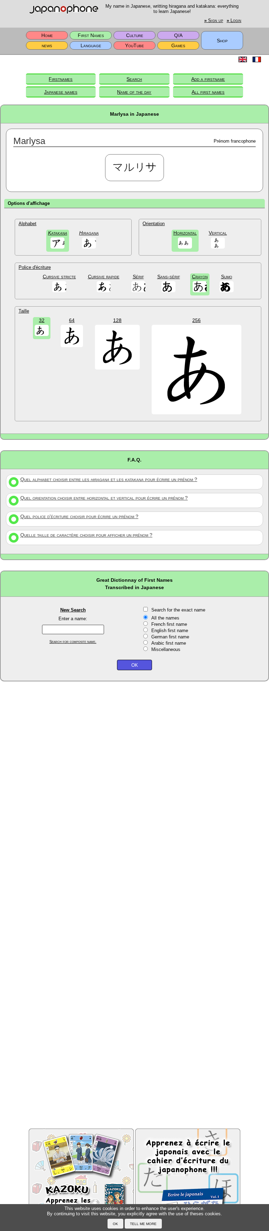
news (47, 45)
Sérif (138, 276)
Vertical (218, 233)
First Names (91, 35)
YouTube (134, 45)
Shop (222, 40)
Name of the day (134, 92)
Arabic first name (168, 643)
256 (196, 320)
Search (134, 79)
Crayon (200, 276)
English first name (169, 630)
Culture (134, 35)
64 (72, 320)
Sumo (226, 276)
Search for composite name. (72, 641)
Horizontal (185, 233)
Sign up (213, 20)
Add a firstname (208, 79)
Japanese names (60, 92)
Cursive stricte (59, 276)
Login (234, 20)
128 (117, 320)
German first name (170, 636)
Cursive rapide (103, 276)
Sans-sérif (168, 276)
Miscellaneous (165, 649)
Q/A (178, 35)
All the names (165, 618)
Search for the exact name (178, 610)
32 (41, 320)
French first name (169, 624)
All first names (208, 92)
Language (91, 45)
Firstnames (61, 79)
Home (47, 35)
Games (178, 45)
